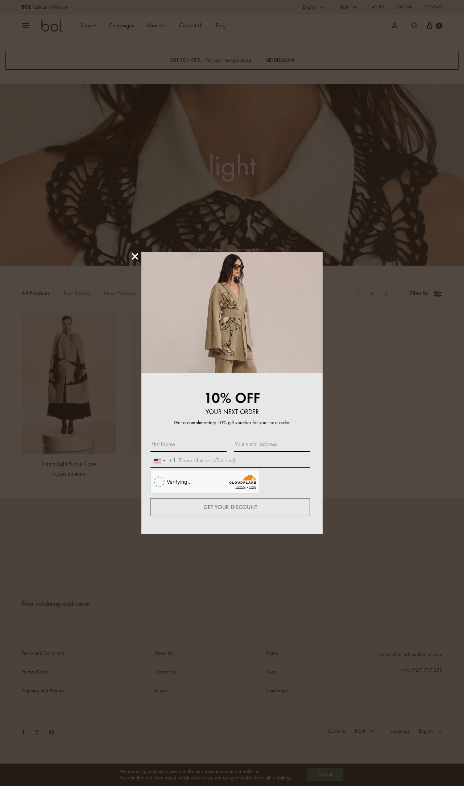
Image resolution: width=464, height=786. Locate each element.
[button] (135, 256)
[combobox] (163, 461)
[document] (232, 393)
